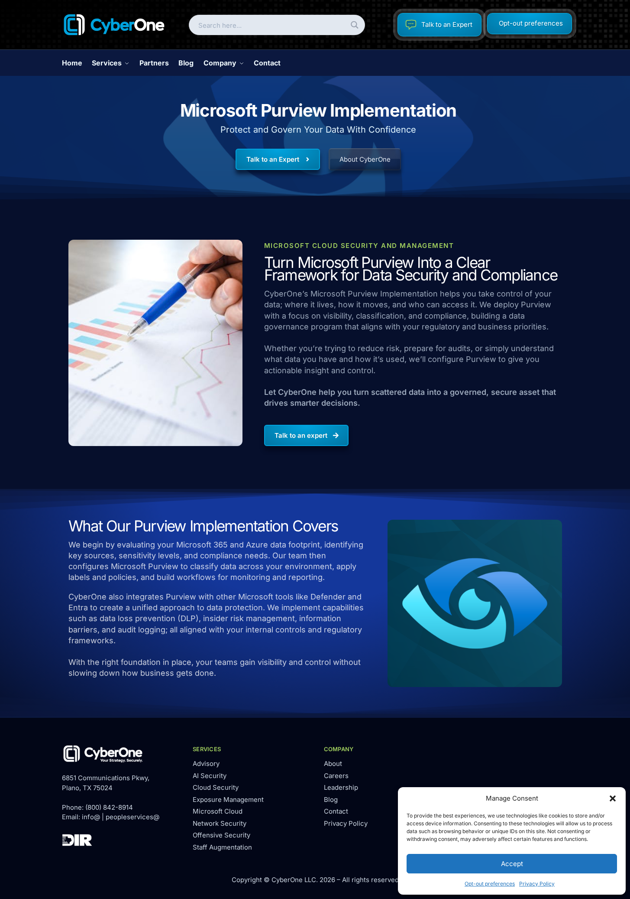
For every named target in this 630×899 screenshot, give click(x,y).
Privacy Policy (537, 883)
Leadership (341, 787)
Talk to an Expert (446, 24)
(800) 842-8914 (109, 807)
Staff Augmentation (222, 847)
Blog (331, 799)
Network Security (219, 823)
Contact (336, 811)
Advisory (206, 763)
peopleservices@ (132, 817)
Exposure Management (228, 799)
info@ (91, 817)
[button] (612, 798)
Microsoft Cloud (217, 811)
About (333, 763)
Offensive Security (221, 835)
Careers (336, 776)
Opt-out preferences (490, 883)
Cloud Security (216, 787)
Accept (512, 864)
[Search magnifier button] (355, 25)
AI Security (209, 776)
